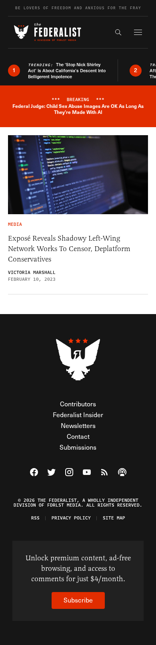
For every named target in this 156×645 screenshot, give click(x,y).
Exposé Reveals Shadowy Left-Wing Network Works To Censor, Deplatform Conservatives (69, 249)
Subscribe (78, 600)
